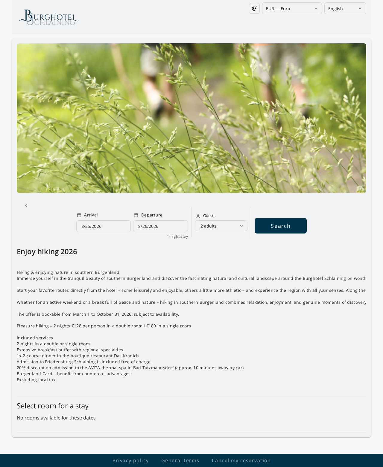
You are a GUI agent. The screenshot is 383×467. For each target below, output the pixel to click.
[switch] (254, 8)
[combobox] (290, 8)
